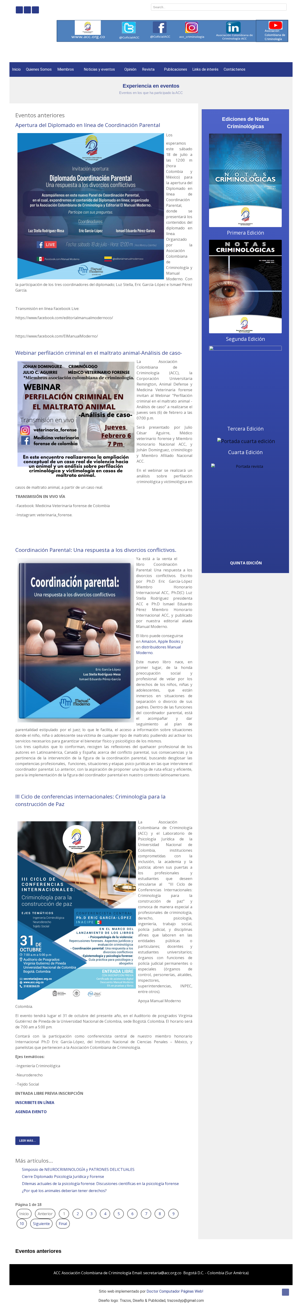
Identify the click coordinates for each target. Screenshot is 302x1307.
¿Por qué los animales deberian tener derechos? (64, 1190)
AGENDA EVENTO (31, 1111)
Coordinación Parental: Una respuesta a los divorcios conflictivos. (95, 550)
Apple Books (169, 641)
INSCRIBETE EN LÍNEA (34, 1102)
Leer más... (27, 1140)
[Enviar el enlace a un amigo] (190, 133)
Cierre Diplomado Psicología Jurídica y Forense (62, 1176)
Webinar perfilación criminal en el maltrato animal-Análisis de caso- (98, 352)
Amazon (149, 641)
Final (63, 1223)
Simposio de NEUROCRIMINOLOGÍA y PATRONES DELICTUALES (77, 1169)
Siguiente (41, 1223)
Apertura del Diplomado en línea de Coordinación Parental (87, 125)
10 (22, 1223)
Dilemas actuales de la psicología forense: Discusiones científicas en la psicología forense (100, 1183)
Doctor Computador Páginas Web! (175, 1291)
